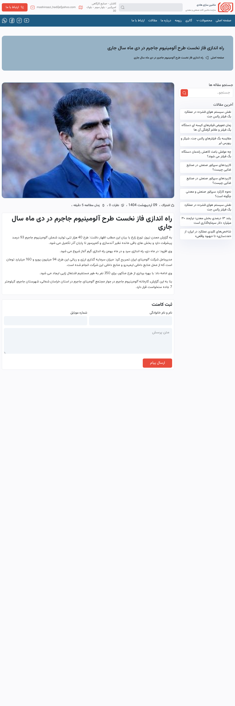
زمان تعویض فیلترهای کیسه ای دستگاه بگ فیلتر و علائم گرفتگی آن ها (206, 127)
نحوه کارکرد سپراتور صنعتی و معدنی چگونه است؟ (208, 194)
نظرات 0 (114, 205)
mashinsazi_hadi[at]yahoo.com (56, 7)
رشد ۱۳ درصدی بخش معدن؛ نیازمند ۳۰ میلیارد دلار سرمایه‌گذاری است (206, 220)
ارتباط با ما (12, 7)
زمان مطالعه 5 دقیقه (86, 205)
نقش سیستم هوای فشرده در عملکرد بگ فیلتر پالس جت (207, 114)
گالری (188, 20)
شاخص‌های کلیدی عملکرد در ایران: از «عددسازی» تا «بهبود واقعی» (208, 234)
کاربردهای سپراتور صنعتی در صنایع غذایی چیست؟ (209, 167)
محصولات (205, 20)
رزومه (178, 20)
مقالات (152, 20)
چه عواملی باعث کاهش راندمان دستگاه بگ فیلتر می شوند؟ (206, 154)
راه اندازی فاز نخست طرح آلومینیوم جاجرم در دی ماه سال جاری (168, 58)
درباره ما (166, 20)
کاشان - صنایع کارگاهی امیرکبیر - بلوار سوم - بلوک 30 (101, 7)
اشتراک (165, 205)
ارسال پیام (157, 363)
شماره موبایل (78, 313)
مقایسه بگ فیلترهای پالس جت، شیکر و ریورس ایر (206, 141)
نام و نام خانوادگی (161, 313)
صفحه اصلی (223, 20)
